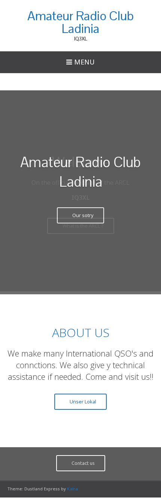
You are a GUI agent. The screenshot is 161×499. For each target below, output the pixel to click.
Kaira (72, 487)
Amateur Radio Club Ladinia (80, 22)
